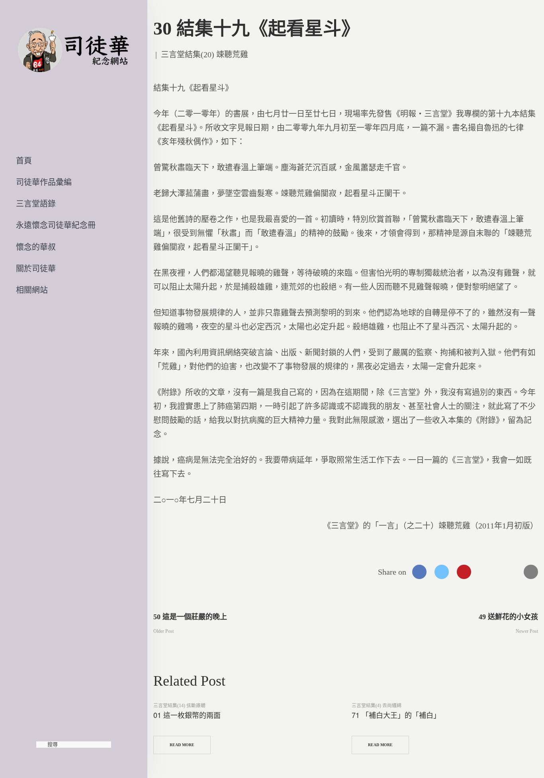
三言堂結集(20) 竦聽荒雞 (204, 54)
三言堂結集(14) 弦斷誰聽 (179, 705)
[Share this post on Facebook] (419, 572)
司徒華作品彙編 (44, 182)
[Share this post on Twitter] (441, 572)
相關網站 (32, 290)
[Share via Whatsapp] (486, 572)
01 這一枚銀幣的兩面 (187, 715)
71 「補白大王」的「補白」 (396, 715)
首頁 (24, 160)
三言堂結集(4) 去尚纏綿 (376, 705)
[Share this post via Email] (531, 572)
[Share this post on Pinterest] (464, 572)
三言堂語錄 (36, 203)
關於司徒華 (36, 268)
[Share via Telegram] (508, 572)
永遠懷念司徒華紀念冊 (56, 225)
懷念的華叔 (36, 247)
